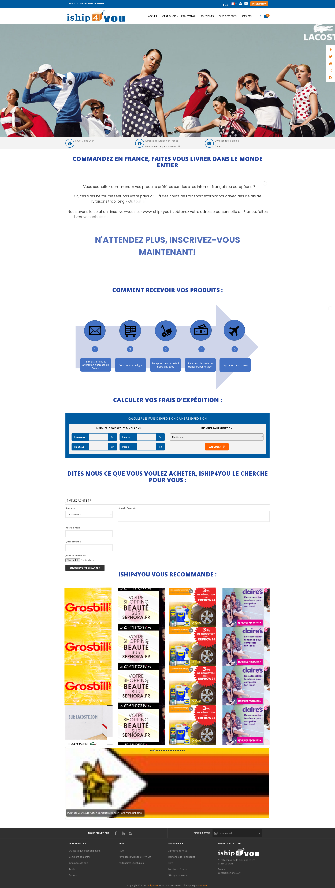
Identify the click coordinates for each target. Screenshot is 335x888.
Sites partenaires (177, 875)
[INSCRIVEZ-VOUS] (167, 240)
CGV (170, 862)
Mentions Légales (177, 869)
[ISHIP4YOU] (95, 16)
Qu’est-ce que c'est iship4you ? (85, 850)
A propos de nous (177, 850)
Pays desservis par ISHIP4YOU (135, 856)
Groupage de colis (78, 862)
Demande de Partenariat (181, 856)
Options (73, 875)
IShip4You (152, 885)
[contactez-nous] (246, 3)
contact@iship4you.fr (229, 872)
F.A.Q (121, 850)
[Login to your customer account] (240, 3)
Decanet (203, 885)
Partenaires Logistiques (131, 862)
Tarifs (72, 869)
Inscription (259, 3)
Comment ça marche (80, 856)
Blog (225, 4)
